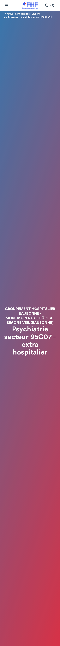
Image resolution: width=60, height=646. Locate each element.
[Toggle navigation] (6, 5)
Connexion (53, 5)
